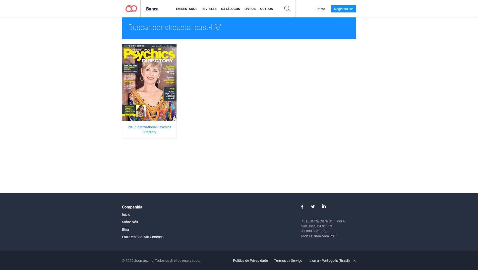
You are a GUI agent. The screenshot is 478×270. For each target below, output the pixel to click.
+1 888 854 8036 (314, 231)
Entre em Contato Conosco (143, 236)
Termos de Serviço (288, 260)
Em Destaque (186, 8)
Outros (266, 8)
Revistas (209, 8)
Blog (125, 229)
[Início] (131, 8)
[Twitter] (313, 207)
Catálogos (230, 8)
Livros (250, 8)
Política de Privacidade (250, 260)
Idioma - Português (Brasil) (329, 260)
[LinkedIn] (324, 207)
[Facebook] (302, 207)
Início (126, 214)
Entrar (320, 8)
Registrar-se (343, 8)
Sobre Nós (130, 221)
